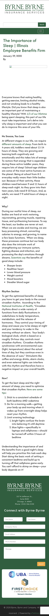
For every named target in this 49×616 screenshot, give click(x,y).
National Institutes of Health (17, 306)
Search (42, 24)
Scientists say (18, 257)
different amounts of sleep (16, 144)
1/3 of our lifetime (37, 114)
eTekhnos (35, 613)
